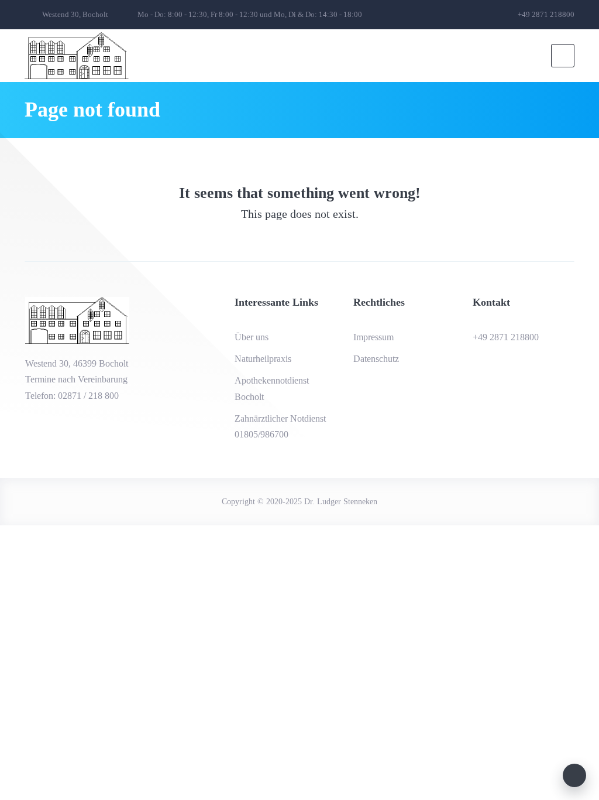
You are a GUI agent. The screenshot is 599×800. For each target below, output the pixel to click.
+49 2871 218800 (506, 337)
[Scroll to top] (574, 775)
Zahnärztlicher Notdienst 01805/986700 (280, 426)
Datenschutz (376, 359)
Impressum (373, 337)
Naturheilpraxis (263, 359)
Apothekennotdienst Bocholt (272, 388)
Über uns (251, 337)
